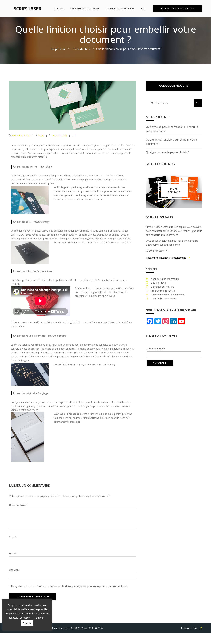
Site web (14, 570)
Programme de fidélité (161, 290)
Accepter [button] (27, 623)
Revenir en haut (189, 628)
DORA (41, 135)
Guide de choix (59, 135)
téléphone (172, 230)
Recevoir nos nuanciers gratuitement (166, 257)
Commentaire (18, 505)
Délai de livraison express (163, 298)
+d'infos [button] (38, 617)
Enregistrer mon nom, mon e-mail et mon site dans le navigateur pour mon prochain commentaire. (69, 586)
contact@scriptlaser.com (56, 628)
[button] (151, 190)
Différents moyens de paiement (166, 294)
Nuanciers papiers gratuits (163, 278)
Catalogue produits (174, 85)
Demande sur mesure (161, 286)
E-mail (13, 553)
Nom (12, 537)
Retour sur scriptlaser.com (177, 8)
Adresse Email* (156, 348)
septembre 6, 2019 (21, 135)
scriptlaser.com (172, 244)
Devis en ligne (157, 282)
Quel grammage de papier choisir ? (167, 152)
